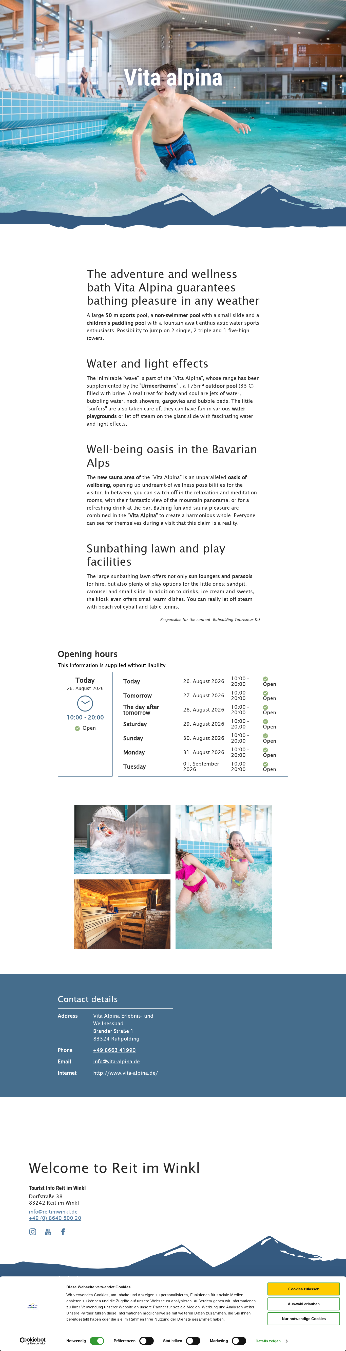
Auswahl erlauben (304, 1304)
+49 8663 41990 (114, 1050)
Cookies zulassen (303, 1289)
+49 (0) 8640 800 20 (55, 1218)
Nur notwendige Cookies (304, 1319)
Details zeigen (268, 1341)
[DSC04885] (122, 914)
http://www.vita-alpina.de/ (125, 1073)
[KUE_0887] (122, 839)
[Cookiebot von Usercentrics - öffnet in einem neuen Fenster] (33, 1341)
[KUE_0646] (224, 876)
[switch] (146, 1341)
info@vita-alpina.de (116, 1062)
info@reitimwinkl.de (53, 1212)
